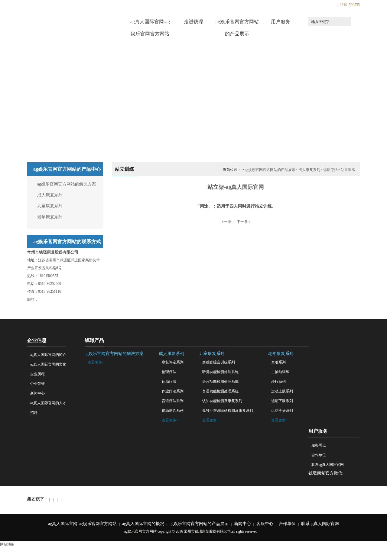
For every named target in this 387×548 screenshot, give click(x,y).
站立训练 (348, 170)
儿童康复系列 (50, 206)
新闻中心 (37, 393)
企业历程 (37, 374)
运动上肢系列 (282, 391)
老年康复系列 (50, 217)
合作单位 (318, 455)
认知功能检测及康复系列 (222, 401)
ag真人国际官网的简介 (48, 355)
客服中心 (264, 523)
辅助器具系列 (173, 410)
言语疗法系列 (173, 401)
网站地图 (7, 544)
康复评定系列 (173, 362)
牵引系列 (278, 362)
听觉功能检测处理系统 (220, 372)
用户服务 (280, 21)
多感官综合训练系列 (218, 362)
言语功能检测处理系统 (220, 391)
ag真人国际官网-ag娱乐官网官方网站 (150, 23)
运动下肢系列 (282, 401)
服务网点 (318, 445)
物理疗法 (169, 372)
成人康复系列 (50, 195)
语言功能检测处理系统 (220, 381)
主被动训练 (280, 372)
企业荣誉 (37, 384)
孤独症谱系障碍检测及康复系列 (227, 410)
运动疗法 (330, 170)
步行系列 (278, 381)
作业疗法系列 (173, 391)
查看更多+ (96, 362)
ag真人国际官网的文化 (48, 364)
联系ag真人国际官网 (327, 465)
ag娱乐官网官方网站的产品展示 (237, 23)
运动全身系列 (282, 410)
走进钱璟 (193, 21)
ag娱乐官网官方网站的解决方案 (66, 184)
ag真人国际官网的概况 (143, 523)
